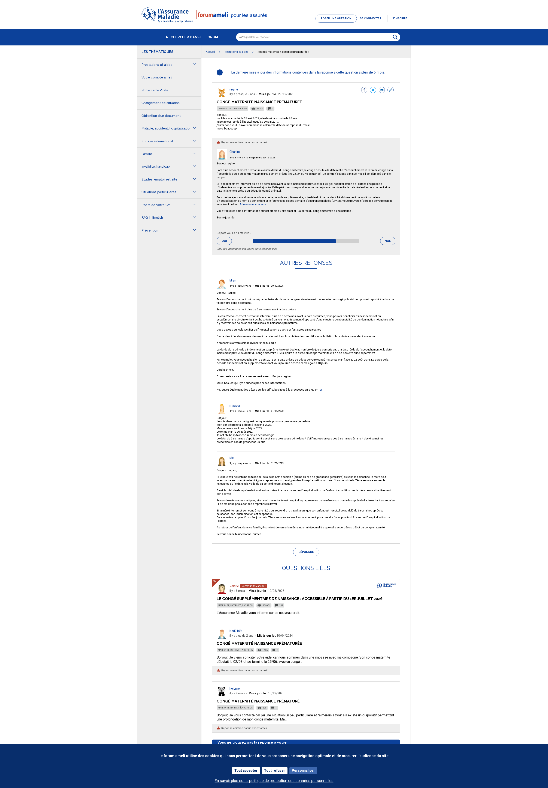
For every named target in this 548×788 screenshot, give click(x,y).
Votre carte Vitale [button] (154, 90)
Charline (235, 151)
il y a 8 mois (236, 157)
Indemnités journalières (232, 108)
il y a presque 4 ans (240, 411)
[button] (274, 22)
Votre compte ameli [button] (156, 77)
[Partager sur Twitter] (373, 90)
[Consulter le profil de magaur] (222, 413)
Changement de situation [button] (160, 103)
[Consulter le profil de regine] (222, 96)
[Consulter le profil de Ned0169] (222, 637)
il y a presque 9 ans (240, 285)
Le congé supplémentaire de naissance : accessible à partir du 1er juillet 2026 (300, 598)
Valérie (234, 586)
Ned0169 (235, 631)
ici (320, 389)
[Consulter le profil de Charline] (222, 158)
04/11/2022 (269, 411)
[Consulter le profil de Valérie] (222, 593)
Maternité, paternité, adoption (235, 605)
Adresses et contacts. (253, 204)
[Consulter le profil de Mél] (222, 465)
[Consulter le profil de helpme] (222, 695)
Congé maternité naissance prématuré (258, 701)
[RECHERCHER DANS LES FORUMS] (395, 37)
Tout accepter (246, 770)
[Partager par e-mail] (382, 90)
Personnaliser (303, 770)
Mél (231, 458)
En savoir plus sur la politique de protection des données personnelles (274, 780)
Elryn (232, 280)
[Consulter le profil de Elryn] (222, 287)
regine (233, 89)
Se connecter (370, 18)
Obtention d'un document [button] (161, 116)
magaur (234, 405)
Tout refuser (274, 770)
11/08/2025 (269, 463)
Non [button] (390, 242)
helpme (234, 688)
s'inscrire (399, 18)
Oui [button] (227, 240)
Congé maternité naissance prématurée (259, 643)
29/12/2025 (260, 157)
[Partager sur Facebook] (364, 90)
